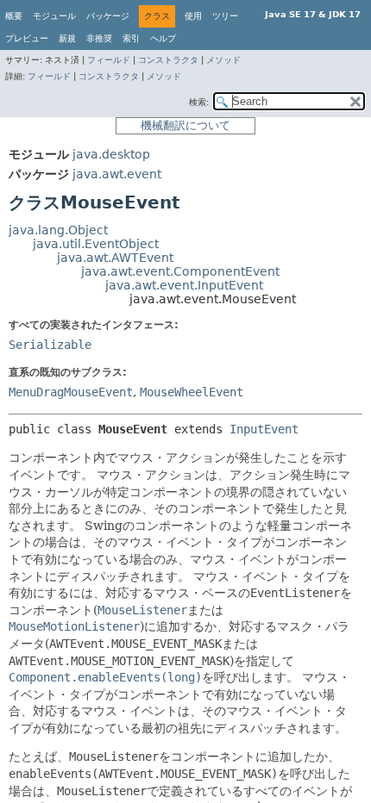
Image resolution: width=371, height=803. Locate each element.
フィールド (108, 60)
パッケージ (107, 16)
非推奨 (99, 38)
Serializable (50, 345)
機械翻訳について (185, 125)
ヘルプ (163, 38)
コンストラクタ (168, 60)
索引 (131, 38)
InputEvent (264, 429)
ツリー (225, 16)
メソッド (223, 60)
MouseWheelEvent (191, 392)
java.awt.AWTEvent (115, 258)
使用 (193, 16)
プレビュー (26, 38)
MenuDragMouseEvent (71, 392)
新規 (67, 38)
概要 (13, 16)
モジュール (54, 16)
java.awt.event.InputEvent (184, 285)
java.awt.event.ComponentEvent (180, 271)
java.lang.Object (58, 230)
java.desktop (111, 154)
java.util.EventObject (96, 244)
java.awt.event (116, 174)
